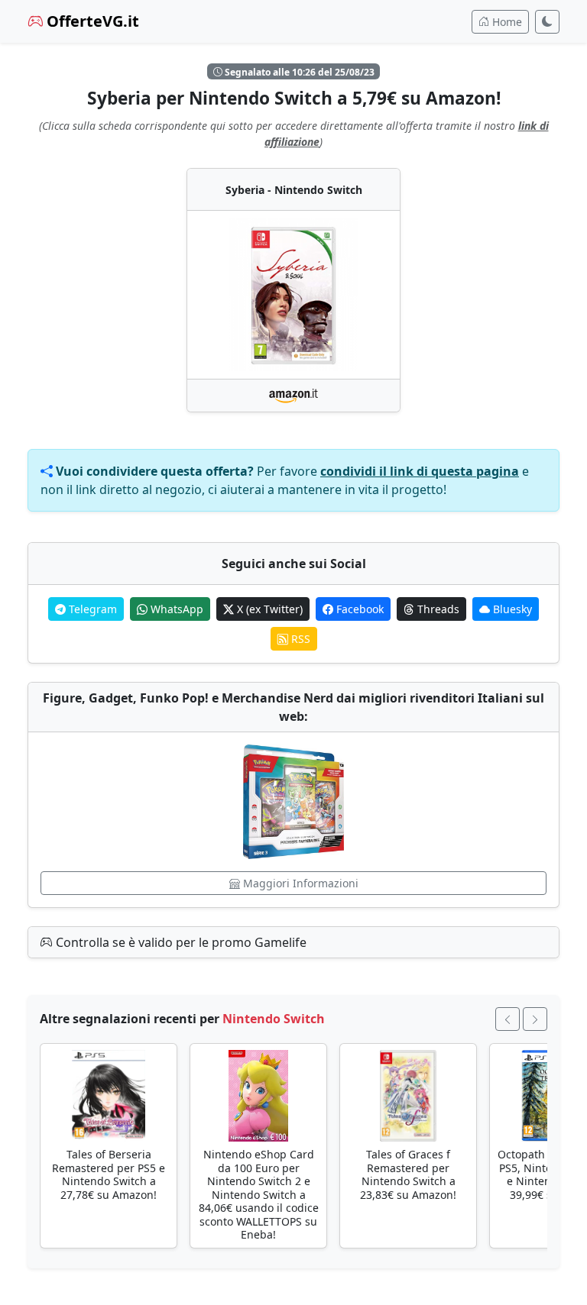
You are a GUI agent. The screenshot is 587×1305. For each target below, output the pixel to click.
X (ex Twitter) (268, 609)
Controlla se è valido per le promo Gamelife (179, 942)
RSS (299, 639)
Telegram (91, 609)
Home (505, 22)
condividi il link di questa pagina (419, 471)
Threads (436, 609)
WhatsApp (175, 609)
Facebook (358, 609)
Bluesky (511, 609)
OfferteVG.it (91, 21)
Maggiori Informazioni (299, 883)
